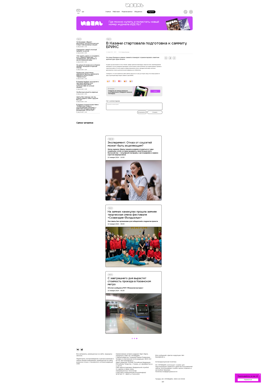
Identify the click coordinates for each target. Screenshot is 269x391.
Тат (78, 13)
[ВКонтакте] (165, 58)
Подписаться (248, 379)
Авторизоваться (142, 112)
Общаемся (138, 11)
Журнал (151, 11)
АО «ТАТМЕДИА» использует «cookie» (168, 365)
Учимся (108, 11)
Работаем (116, 11)
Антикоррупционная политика (165, 362)
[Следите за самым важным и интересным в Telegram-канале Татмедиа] (134, 91)
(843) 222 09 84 (179, 379)
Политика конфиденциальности (166, 371)
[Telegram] (170, 58)
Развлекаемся (127, 11)
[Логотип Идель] (134, 5)
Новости (79, 39)
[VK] (77, 349)
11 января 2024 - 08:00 (111, 52)
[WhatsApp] (174, 58)
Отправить (154, 112)
